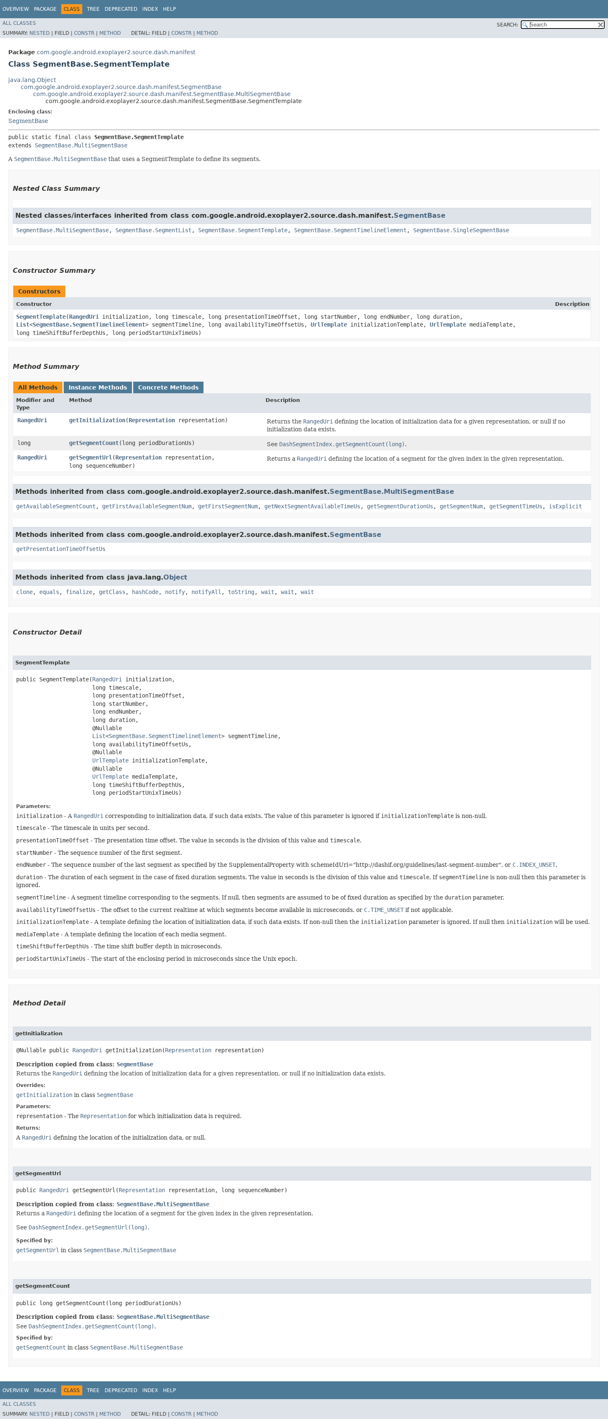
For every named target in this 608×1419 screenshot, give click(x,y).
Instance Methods (98, 387)
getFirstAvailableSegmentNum (146, 506)
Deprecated (121, 9)
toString (241, 592)
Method (110, 33)
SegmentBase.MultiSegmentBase (81, 145)
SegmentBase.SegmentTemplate (242, 230)
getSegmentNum (461, 506)
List (22, 324)
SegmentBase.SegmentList (153, 230)
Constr (84, 33)
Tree (93, 9)
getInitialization (97, 420)
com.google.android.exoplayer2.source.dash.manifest (116, 52)
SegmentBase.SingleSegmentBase (461, 230)
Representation (152, 420)
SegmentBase (28, 121)
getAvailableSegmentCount (56, 506)
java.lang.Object (32, 80)
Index (150, 9)
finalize (79, 592)
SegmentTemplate (41, 316)
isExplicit (565, 506)
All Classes (19, 23)
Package (45, 9)
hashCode (145, 592)
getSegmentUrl (90, 457)
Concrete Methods (168, 387)
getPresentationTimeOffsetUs (60, 549)
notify (175, 592)
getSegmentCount (94, 443)
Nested (39, 33)
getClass (112, 592)
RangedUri (84, 316)
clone (24, 592)
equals (49, 592)
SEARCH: (507, 25)
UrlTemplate (329, 324)
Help (169, 9)
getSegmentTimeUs (515, 506)
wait (267, 592)
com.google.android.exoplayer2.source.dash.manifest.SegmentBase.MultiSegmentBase (162, 94)
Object (175, 577)
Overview (15, 9)
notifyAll (206, 592)
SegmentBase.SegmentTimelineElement (350, 230)
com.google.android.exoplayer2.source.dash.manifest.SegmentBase (121, 87)
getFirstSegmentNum (228, 506)
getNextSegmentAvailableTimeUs (312, 506)
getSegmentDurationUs (400, 506)
